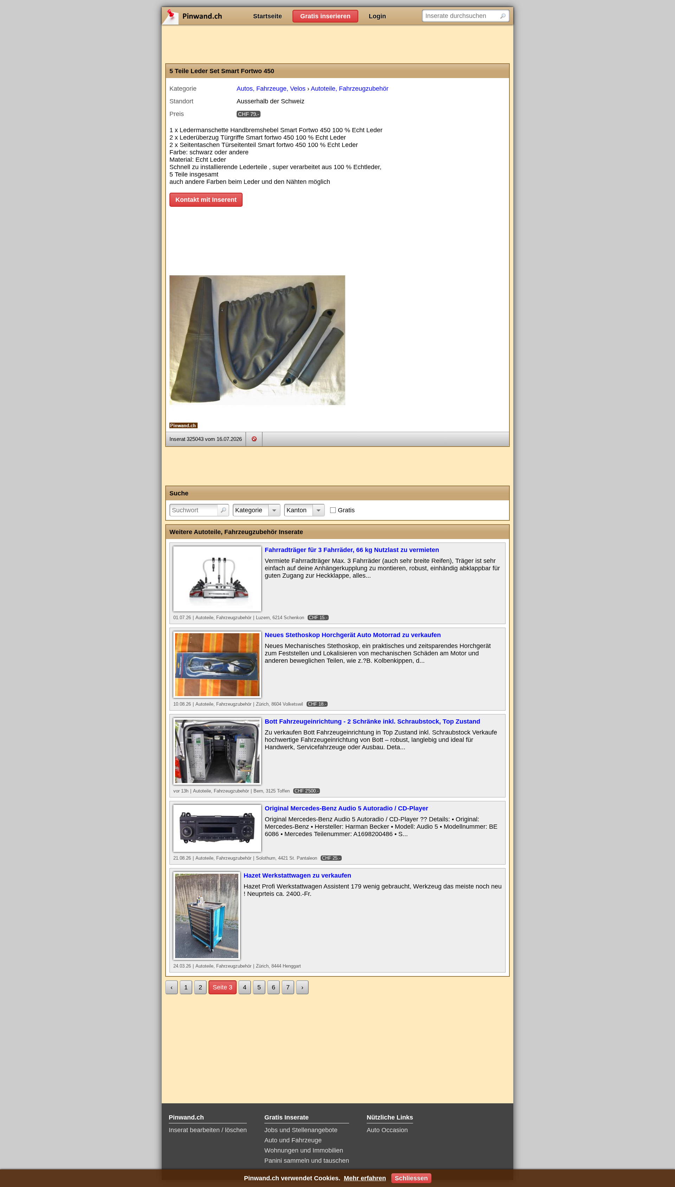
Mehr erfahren (365, 1178)
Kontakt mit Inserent (206, 199)
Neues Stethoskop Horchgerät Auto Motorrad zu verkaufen (353, 635)
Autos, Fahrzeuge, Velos (271, 88)
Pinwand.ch (214, 16)
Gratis (346, 510)
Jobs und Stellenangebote (301, 1130)
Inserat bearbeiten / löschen (208, 1130)
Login (377, 16)
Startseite (267, 16)
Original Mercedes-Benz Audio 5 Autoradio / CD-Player (346, 808)
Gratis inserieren (325, 16)
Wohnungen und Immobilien (303, 1150)
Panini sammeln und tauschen (306, 1160)
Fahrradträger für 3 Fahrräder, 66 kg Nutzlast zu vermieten (352, 549)
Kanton (297, 510)
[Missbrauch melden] (254, 439)
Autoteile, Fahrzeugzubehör (349, 88)
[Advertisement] (337, 44)
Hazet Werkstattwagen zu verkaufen (297, 875)
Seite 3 (222, 987)
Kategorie (248, 510)
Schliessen (411, 1178)
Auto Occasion (387, 1130)
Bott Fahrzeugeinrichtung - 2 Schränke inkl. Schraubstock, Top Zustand (372, 721)
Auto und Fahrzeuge (293, 1140)
